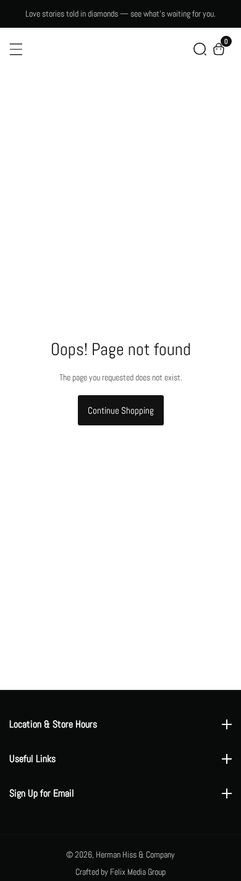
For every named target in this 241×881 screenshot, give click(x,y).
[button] (200, 49)
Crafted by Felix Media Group (120, 871)
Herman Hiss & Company (135, 854)
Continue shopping (121, 410)
